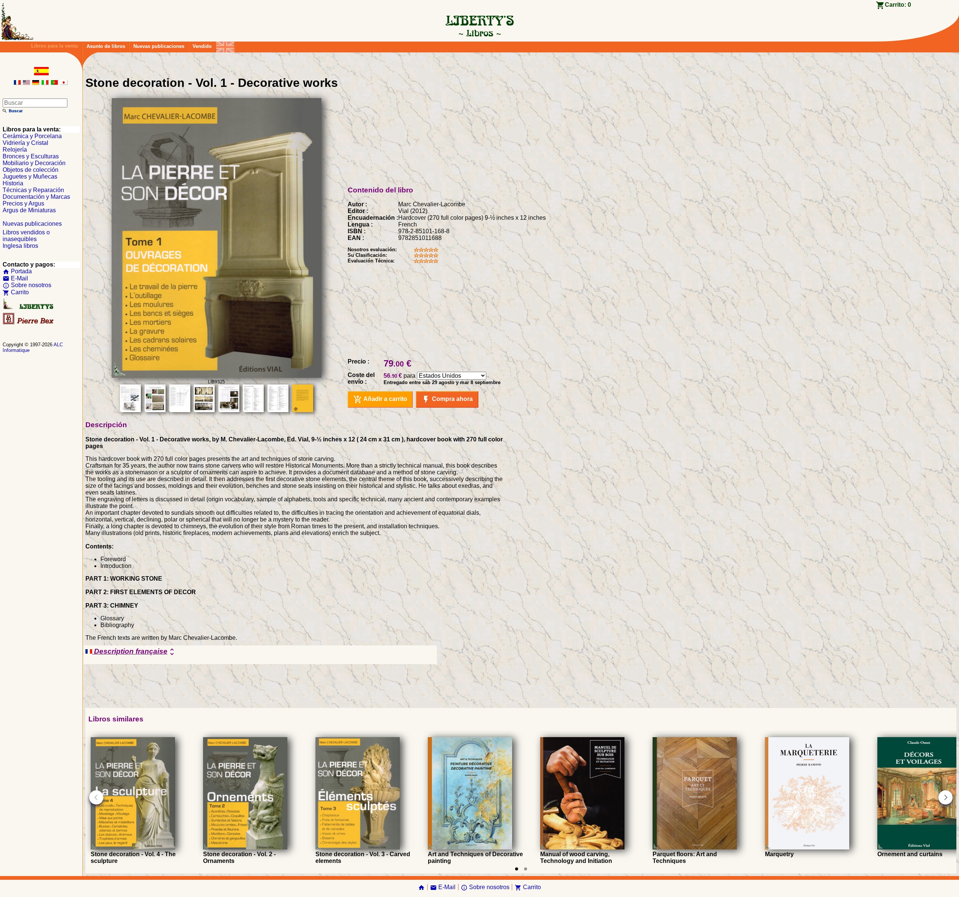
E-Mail (15, 278)
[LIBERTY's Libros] (479, 33)
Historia (13, 183)
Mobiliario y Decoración (34, 163)
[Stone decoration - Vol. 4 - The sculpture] (133, 847)
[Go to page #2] (525, 868)
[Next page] (945, 797)
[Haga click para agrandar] (216, 376)
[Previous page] (96, 797)
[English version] (26, 83)
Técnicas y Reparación (33, 190)
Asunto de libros (106, 46)
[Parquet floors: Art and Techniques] (695, 847)
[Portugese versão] (54, 83)
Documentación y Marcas (36, 197)
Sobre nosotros (27, 285)
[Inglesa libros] (225, 45)
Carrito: (898, 4)
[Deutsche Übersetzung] (35, 83)
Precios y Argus (23, 203)
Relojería (15, 149)
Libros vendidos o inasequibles (26, 235)
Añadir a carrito (380, 399)
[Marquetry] (807, 847)
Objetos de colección (30, 170)
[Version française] (17, 83)
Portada (17, 271)
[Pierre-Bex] (29, 322)
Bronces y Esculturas (31, 156)
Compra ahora (447, 399)
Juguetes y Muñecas (30, 176)
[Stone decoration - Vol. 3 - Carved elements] (357, 847)
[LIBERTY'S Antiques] (29, 307)
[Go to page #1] (516, 868)
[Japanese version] (63, 83)
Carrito (16, 292)
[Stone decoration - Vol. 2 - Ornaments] (245, 847)
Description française (134, 651)
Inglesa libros (20, 246)
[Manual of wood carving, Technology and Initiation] (582, 847)
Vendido (202, 46)
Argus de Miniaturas (29, 210)
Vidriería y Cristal (25, 143)
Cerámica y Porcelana (32, 136)
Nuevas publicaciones (158, 46)
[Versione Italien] (45, 83)
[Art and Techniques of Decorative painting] (470, 847)
